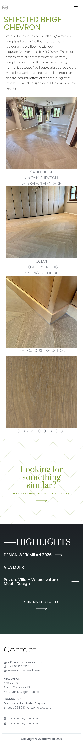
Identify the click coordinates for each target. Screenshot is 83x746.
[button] (76, 8)
